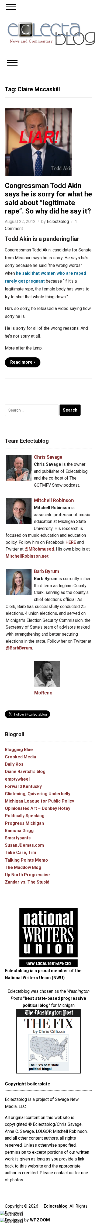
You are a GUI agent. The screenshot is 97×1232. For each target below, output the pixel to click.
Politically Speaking (24, 815)
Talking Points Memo (26, 860)
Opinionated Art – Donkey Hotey (37, 808)
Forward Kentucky (23, 786)
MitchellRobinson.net (27, 556)
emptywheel (17, 779)
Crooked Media (20, 756)
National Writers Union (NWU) (35, 977)
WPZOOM (40, 1220)
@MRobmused (39, 549)
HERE (70, 542)
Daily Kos (14, 764)
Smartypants (18, 837)
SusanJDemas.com (24, 845)
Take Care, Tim (20, 852)
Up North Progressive (27, 874)
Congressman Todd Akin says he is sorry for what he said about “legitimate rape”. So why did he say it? (48, 198)
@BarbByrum (19, 648)
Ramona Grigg (19, 830)
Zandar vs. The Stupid (27, 882)
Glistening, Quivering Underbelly (37, 793)
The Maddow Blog (23, 867)
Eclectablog (58, 221)
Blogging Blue (19, 749)
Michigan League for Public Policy (39, 801)
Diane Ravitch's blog (25, 771)
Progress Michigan (24, 823)
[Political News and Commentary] (51, 33)
